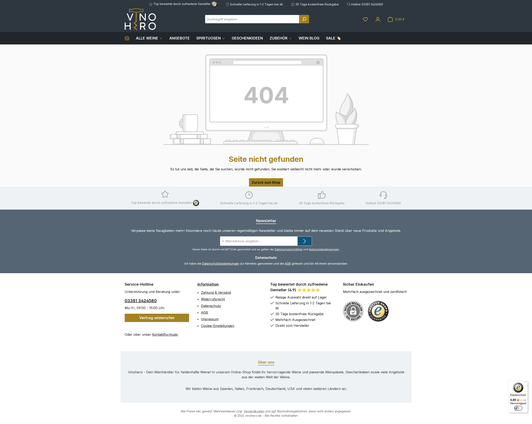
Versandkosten (254, 411)
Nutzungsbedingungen (324, 249)
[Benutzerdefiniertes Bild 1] (378, 311)
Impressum (210, 319)
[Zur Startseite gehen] (140, 19)
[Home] (129, 38)
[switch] (518, 408)
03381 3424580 (141, 300)
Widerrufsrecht (213, 299)
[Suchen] (304, 19)
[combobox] (252, 19)
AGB (288, 263)
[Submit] (304, 241)
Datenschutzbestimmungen (220, 263)
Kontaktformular (165, 334)
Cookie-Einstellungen (217, 326)
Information (208, 284)
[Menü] (525, 382)
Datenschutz (211, 306)
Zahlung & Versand (216, 292)
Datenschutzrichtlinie (288, 249)
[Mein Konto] (378, 19)
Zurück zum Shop (266, 182)
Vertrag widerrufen (157, 318)
